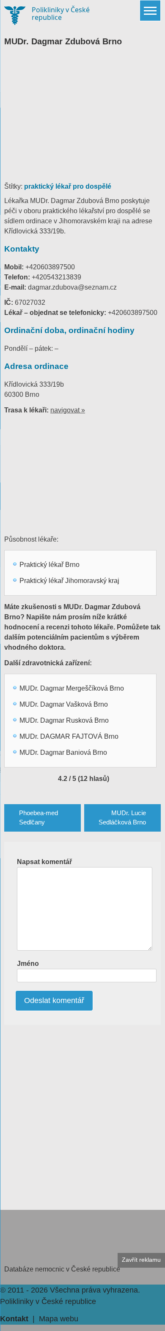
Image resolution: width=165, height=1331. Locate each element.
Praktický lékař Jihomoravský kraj (69, 580)
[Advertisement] (82, 118)
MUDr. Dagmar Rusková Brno (64, 720)
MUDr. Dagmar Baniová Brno (63, 752)
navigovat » (67, 410)
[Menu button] (150, 10)
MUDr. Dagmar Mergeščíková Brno (71, 688)
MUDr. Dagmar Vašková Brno (63, 704)
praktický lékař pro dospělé (67, 186)
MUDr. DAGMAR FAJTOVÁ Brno (68, 736)
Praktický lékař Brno (49, 564)
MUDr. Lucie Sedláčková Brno (122, 817)
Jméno (28, 963)
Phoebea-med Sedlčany (38, 817)
